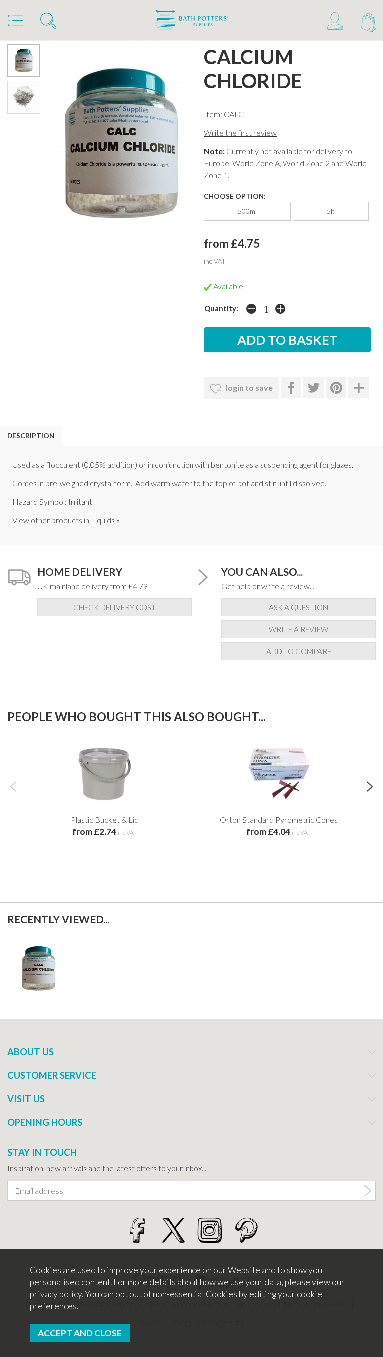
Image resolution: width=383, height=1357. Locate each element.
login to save (248, 387)
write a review (298, 629)
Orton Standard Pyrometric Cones (279, 819)
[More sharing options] (358, 387)
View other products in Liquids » (66, 520)
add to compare (298, 651)
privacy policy (56, 1294)
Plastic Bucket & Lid (105, 819)
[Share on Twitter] (313, 387)
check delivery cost (114, 607)
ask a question (298, 607)
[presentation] (13, 786)
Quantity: (221, 308)
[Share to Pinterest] (336, 387)
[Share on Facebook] (291, 387)
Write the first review (240, 132)
